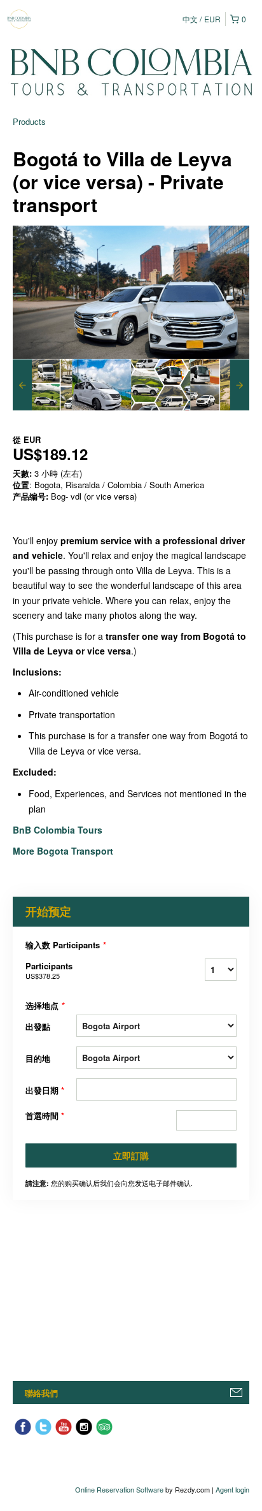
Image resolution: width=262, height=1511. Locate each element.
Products (29, 121)
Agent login (232, 1489)
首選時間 (44, 1116)
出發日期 (44, 1090)
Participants (48, 970)
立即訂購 (131, 1155)
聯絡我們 (41, 1393)
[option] (42, 384)
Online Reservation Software (119, 1489)
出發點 (37, 1026)
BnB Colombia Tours (59, 829)
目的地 (37, 1058)
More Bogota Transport (63, 850)
